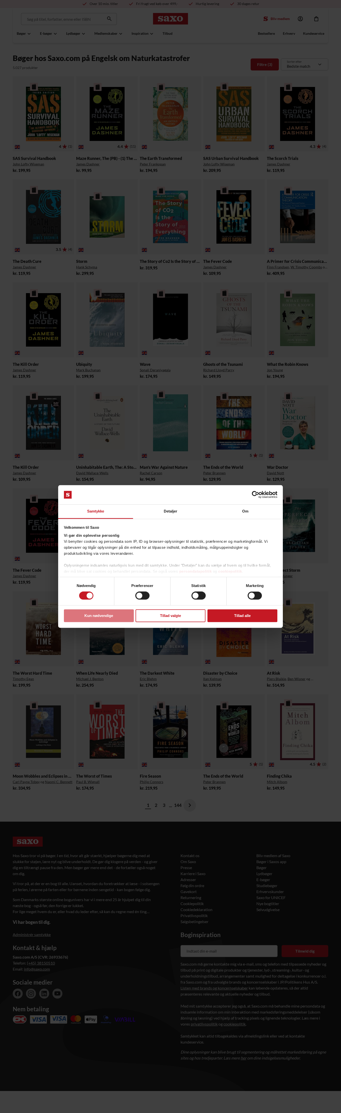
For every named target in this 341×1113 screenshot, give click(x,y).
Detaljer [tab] (170, 511)
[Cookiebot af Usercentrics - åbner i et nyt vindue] (255, 495)
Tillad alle (242, 615)
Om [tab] (245, 511)
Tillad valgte (170, 615)
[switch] (142, 596)
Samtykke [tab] (95, 511)
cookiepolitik (230, 571)
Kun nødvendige (98, 615)
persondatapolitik (195, 571)
